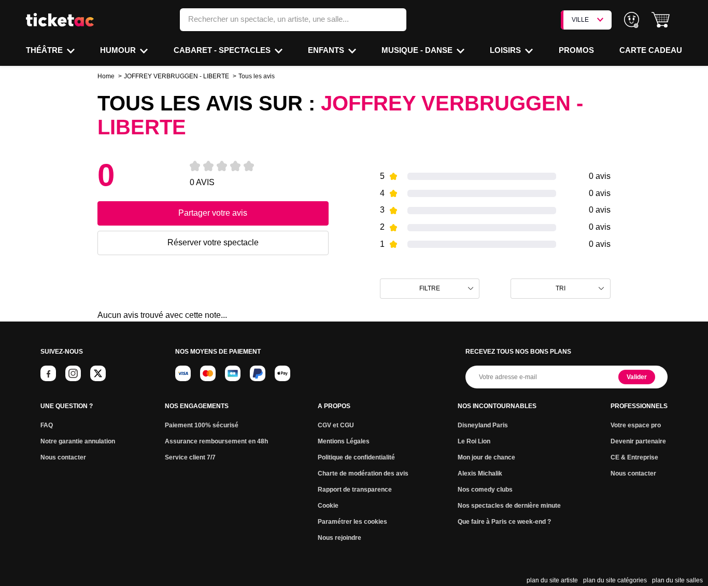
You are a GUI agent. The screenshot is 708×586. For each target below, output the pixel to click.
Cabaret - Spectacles (223, 50)
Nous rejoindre (339, 537)
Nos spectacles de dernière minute (509, 505)
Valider (637, 377)
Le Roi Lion (474, 441)
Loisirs (506, 50)
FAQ (46, 425)
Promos (576, 50)
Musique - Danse (418, 50)
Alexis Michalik (480, 473)
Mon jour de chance (486, 457)
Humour (119, 50)
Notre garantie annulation (77, 441)
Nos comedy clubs (485, 489)
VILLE (580, 19)
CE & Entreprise (634, 457)
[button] (661, 20)
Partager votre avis (212, 212)
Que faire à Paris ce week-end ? (504, 521)
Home (106, 76)
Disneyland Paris (483, 425)
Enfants (327, 50)
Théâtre (45, 50)
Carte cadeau (650, 50)
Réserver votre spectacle (213, 242)
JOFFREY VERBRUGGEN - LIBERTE (176, 76)
